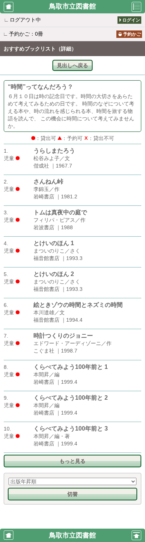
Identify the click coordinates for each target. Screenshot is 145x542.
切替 (72, 494)
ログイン (131, 20)
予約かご (132, 34)
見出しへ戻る (72, 65)
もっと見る (72, 461)
